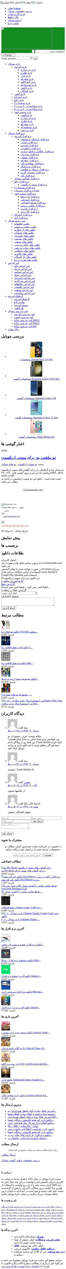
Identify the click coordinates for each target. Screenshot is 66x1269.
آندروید (47, 1215)
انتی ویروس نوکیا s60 (25, 326)
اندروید (12, 1221)
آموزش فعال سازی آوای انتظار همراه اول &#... (33, 1117)
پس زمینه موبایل (16, 220)
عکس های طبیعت (23, 238)
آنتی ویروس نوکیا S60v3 (26, 320)
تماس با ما (13, 23)
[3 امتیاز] (15, 2)
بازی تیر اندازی (28, 70)
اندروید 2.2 (28, 1207)
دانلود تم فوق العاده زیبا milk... (17, 663)
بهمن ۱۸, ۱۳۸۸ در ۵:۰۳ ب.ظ (23, 806)
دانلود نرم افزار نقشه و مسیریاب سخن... (22, 944)
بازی (24, 1221)
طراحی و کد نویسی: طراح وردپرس (19, 1266)
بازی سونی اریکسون (24, 1215)
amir (16, 1245)
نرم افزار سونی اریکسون (34, 184)
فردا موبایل (37, 1215)
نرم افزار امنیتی (29, 142)
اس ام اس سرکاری (24, 281)
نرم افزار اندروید (32, 1218)
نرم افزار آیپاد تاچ (23, 214)
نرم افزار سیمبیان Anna (26, 190)
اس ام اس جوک (22, 275)
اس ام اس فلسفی (24, 287)
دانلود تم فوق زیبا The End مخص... (19, 631)
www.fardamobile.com (11, 516)
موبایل (3, 1224)
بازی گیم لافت (28, 82)
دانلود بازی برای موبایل (54, 1212)
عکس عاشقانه (22, 223)
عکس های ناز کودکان (25, 257)
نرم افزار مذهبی (29, 157)
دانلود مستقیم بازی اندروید (35, 1210)
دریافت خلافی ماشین (43, 1248)
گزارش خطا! (8, 584)
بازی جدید (4, 1215)
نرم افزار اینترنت (29, 145)
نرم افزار (15, 1212)
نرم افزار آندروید (22, 136)
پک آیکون (19, 308)
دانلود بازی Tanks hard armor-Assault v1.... (23, 1079)
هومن (27, 782)
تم (45, 1212)
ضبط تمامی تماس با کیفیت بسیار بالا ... (21, 891)
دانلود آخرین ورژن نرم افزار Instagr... (20, 1007)
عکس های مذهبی (23, 241)
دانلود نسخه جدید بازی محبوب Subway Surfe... (25, 1032)
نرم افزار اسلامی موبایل (27, 178)
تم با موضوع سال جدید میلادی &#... (20, 703)
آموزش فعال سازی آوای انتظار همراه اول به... (32, 1111)
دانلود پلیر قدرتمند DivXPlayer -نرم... (20, 879)
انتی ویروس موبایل (18, 311)
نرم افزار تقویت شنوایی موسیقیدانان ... (21, 907)
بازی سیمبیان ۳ (22, 103)
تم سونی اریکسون (27, 464)
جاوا (43, 1215)
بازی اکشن (26, 88)
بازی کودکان (27, 91)
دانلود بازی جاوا (56, 1218)
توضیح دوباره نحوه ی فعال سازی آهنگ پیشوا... (32, 1114)
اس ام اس (13, 263)
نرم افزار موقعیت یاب (32, 163)
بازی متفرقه (27, 79)
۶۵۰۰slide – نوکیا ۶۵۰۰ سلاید (23, 1126)
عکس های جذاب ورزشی (27, 248)
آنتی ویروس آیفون (23, 317)
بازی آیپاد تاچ (20, 97)
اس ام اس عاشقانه (24, 284)
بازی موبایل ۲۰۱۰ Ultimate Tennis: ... (20, 919)
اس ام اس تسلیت (23, 272)
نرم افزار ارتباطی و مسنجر (35, 139)
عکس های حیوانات (24, 232)
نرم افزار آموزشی (30, 199)
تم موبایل (21, 1210)
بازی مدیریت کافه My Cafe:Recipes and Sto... (25, 1064)
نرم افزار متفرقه (29, 160)
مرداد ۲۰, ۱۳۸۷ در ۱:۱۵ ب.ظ (23, 730)
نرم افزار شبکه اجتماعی (33, 202)
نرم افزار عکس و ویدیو (33, 205)
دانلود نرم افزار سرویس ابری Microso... (22, 991)
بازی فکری (26, 73)
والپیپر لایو (19, 302)
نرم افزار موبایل (16, 133)
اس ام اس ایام (22, 266)
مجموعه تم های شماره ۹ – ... (16, 694)
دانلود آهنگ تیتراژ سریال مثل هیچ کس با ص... (31, 1123)
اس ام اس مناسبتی (24, 293)
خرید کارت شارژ (16, 14)
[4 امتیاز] (26, 2)
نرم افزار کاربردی (30, 211)
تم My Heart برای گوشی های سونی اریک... (23, 870)
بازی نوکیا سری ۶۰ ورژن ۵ (28, 109)
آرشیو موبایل (14, 20)
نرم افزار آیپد (21, 217)
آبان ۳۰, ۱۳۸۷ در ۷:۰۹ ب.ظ (22, 785)
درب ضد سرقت (56, 1251)
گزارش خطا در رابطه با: (14, 590)
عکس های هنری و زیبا (25, 260)
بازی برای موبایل (37, 1212)
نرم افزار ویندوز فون (25, 193)
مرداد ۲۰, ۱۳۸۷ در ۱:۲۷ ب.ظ (23, 764)
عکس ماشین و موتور (25, 226)
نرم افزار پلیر (27, 175)
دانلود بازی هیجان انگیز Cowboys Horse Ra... (24, 1095)
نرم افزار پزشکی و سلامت (35, 169)
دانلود (21, 507)
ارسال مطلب (8, 1154)
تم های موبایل (8, 464)
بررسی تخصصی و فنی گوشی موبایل (20, 1160)
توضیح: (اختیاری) (10, 596)
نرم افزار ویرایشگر (31, 166)
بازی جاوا (19, 100)
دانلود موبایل (11, 1218)
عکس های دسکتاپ (24, 251)
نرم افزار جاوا (21, 181)
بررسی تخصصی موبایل (20, 11)
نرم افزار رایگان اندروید (53, 1207)
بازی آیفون (19, 94)
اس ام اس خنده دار (24, 278)
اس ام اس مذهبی (23, 290)
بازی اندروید (21, 1218)
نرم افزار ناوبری (29, 208)
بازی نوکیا (47, 1218)
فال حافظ (13, 17)
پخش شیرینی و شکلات (48, 1239)
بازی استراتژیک (29, 85)
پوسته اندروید (21, 305)
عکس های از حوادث (24, 229)
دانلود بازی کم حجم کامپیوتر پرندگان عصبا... (31, 1120)
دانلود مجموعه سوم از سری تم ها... (19, 679)
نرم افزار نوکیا (6, 1212)
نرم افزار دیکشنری (31, 148)
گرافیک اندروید (15, 296)
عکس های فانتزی (23, 254)
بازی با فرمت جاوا (16, 1207)
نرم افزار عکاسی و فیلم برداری (37, 151)
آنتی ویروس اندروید (24, 314)
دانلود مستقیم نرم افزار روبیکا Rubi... (21, 960)
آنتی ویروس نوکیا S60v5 (26, 323)
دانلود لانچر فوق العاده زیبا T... (17, 647)
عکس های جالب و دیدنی (27, 245)
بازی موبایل (14, 64)
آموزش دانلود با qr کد (12, 581)
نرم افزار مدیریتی (30, 154)
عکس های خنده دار (24, 235)
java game (13, 1215)
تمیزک (40, 1236)
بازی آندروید (20, 67)
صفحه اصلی (14, 8)
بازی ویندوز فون (22, 112)
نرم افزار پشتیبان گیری (33, 172)
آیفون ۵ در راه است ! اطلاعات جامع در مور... (31, 1129)
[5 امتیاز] (37, 2)
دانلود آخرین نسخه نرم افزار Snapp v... (21, 976)
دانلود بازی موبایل (45, 1221)
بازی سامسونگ (11, 1210)
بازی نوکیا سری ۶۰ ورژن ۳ (28, 106)
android (28, 1212)
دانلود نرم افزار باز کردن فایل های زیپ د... (30, 1135)
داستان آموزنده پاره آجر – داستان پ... (27, 1138)
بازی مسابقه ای (29, 127)
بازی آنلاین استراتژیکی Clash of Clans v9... (23, 1048)
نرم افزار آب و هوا (30, 196)
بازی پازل (26, 76)
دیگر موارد (13, 329)
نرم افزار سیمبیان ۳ (24, 187)
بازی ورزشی (27, 130)
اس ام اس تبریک (23, 269)
